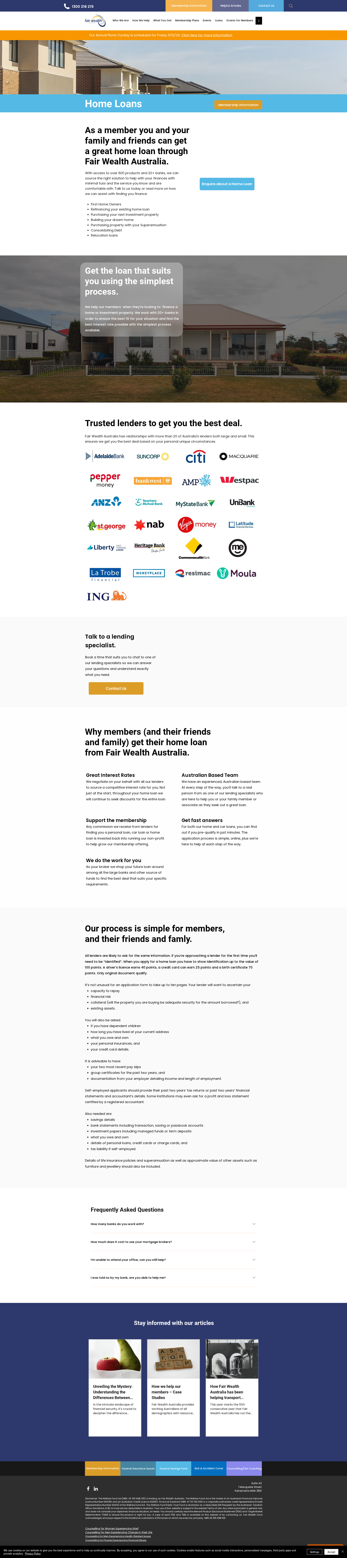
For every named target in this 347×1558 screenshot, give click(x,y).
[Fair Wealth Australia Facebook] (88, 1489)
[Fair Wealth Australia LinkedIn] (96, 1489)
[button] (120, 21)
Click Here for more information (206, 35)
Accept (331, 1552)
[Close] (342, 1552)
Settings (314, 1552)
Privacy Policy (33, 1553)
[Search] (291, 6)
